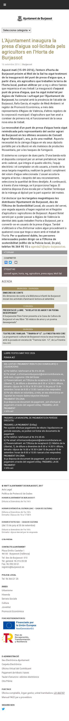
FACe (9, 689)
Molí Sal (58, 273)
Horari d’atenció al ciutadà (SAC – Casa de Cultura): (27, 508)
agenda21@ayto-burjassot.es (48, 246)
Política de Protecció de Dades (17, 493)
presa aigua (47, 273)
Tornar (9, 252)
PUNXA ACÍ (9, 357)
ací (11, 411)
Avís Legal (7, 489)
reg (26, 273)
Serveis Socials (9, 599)
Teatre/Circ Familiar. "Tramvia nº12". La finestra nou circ (34, 333)
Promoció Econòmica (13, 611)
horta (21, 273)
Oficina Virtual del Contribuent (16, 668)
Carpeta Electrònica (11, 664)
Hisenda (6, 594)
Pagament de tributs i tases (15, 672)
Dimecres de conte (13, 293)
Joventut (6, 607)
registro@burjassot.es (13, 567)
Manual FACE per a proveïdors (17, 697)
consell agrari (11, 273)
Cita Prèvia (7, 539)
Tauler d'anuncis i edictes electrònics (20, 677)
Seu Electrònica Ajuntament (15, 660)
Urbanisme (7, 590)
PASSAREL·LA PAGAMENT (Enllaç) (20, 425)
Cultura (5, 603)
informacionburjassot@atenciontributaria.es (40, 374)
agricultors (34, 273)
